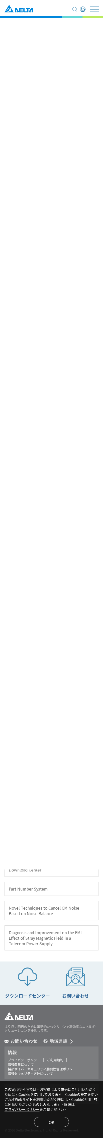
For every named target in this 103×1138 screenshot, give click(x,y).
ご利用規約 (55, 1060)
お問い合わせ (24, 1040)
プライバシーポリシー (24, 1060)
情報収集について (21, 1064)
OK (51, 1122)
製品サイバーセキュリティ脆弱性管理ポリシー (42, 1069)
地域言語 (59, 1040)
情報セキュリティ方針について (30, 1073)
